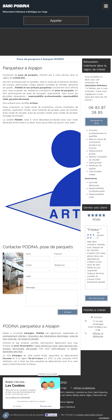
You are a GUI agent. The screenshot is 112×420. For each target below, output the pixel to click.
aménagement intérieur (14, 336)
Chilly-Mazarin (58, 348)
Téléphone (59, 265)
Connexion (104, 418)
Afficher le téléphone (98, 335)
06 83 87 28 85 (97, 110)
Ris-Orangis (18, 348)
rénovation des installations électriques (48, 336)
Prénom (58, 254)
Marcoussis (31, 348)
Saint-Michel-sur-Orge (46, 346)
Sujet (28, 276)
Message (30, 287)
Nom (28, 254)
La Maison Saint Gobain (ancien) (89, 415)
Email (29, 265)
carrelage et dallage (28, 339)
